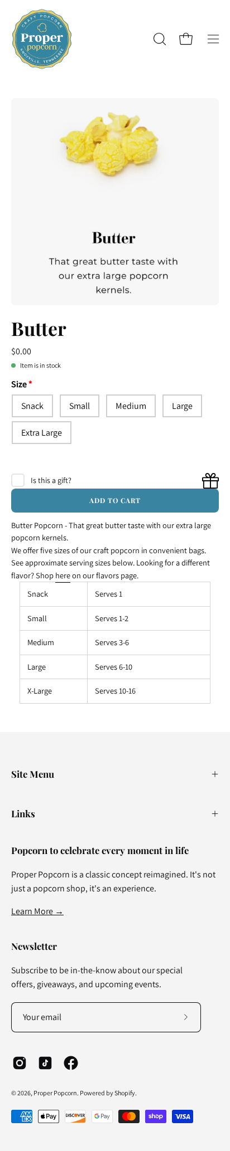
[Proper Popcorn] (42, 39)
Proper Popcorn (55, 1093)
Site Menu (32, 774)
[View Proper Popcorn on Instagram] (19, 1063)
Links (23, 813)
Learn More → (37, 911)
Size (19, 384)
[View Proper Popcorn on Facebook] (71, 1063)
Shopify (124, 1093)
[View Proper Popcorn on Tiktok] (45, 1063)
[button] (158, 39)
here (62, 575)
